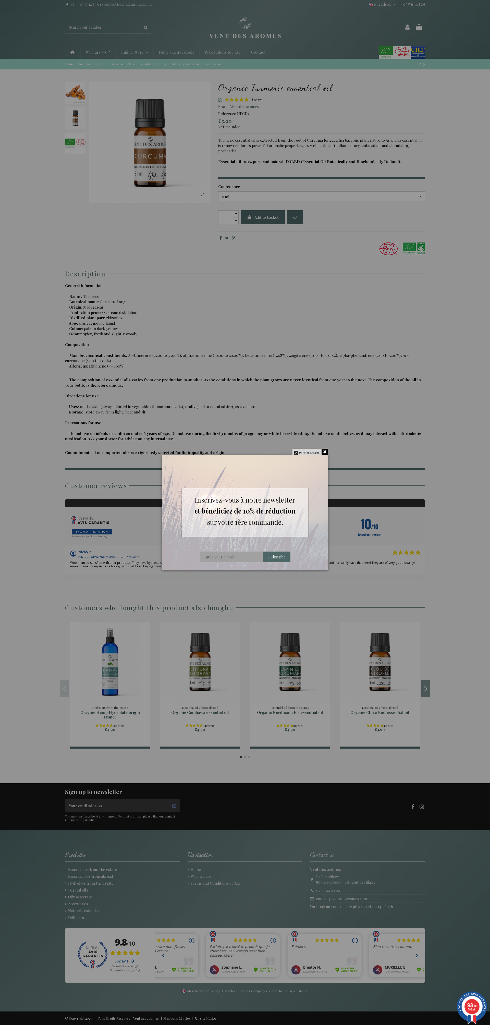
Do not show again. (309, 452)
